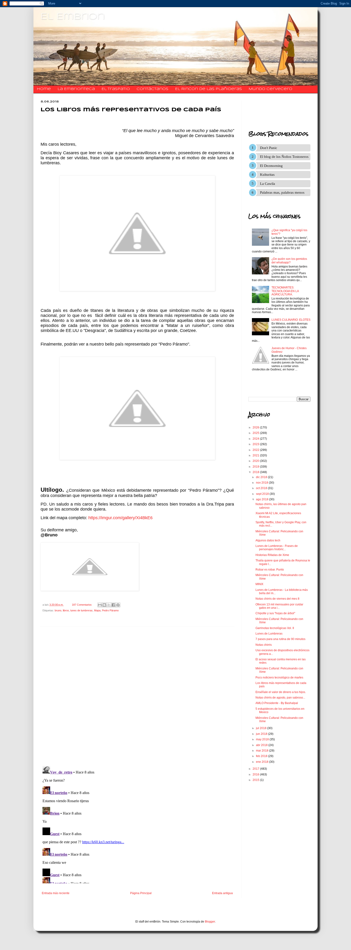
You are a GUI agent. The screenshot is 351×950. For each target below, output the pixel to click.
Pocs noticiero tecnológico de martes (279, 677)
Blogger (210, 921)
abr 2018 (262, 745)
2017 (256, 768)
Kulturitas (267, 174)
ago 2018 (262, 499)
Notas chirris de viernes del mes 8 (277, 598)
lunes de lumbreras (81, 610)
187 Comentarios (82, 604)
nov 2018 (262, 482)
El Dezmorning (271, 166)
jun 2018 (262, 734)
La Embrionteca (76, 89)
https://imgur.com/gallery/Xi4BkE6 (120, 517)
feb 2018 (262, 756)
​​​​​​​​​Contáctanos (152, 89)
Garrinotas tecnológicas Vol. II (274, 628)
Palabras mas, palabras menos (282, 192)
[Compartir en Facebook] (113, 605)
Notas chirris (263, 644)
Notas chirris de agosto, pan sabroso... (280, 697)
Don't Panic (268, 148)
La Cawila (267, 184)
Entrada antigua (222, 893)
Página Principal (141, 893)
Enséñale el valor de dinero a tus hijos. (280, 692)
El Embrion (73, 17)
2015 (256, 780)
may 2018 (263, 739)
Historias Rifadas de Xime (272, 555)
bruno (58, 610)
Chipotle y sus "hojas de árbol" (275, 613)
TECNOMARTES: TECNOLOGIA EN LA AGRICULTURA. (285, 291)
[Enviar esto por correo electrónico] (99, 605)
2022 (256, 450)
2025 (256, 433)
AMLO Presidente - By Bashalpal (276, 703)
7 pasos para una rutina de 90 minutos (280, 639)
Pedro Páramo (110, 610)
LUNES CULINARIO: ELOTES (290, 319)
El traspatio (115, 89)
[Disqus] (137, 696)
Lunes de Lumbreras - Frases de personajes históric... (276, 547)
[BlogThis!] (104, 605)
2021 (256, 455)
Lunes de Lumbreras (268, 633)
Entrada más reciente (55, 893)
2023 (256, 444)
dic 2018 (262, 477)
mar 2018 (262, 750)
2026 (256, 427)
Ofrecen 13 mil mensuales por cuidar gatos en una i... (279, 606)
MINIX (259, 584)
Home (44, 89)
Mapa (97, 610)
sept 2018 (263, 494)
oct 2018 (262, 488)
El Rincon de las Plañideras (208, 89)
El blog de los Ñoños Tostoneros (284, 157)
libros (66, 610)
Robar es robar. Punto (269, 569)
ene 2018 (262, 761)
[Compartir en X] (108, 605)
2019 (256, 466)
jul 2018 (261, 728)
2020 (256, 461)
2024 (256, 438)
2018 (256, 472)
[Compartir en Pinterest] (118, 605)
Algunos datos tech (267, 540)
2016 (256, 774)
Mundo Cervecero (270, 89)
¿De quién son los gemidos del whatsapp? (289, 260)
